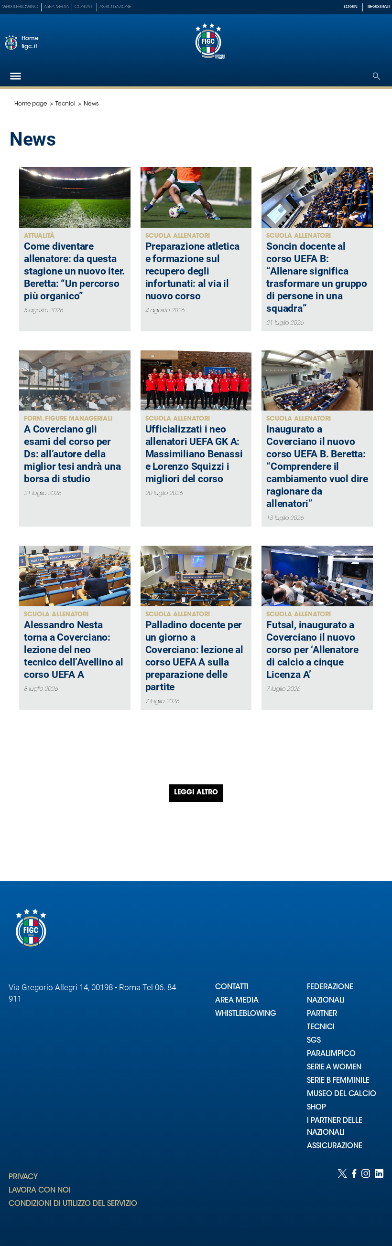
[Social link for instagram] (365, 1198)
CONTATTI (232, 987)
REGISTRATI (379, 7)
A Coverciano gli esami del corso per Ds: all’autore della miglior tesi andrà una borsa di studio (72, 454)
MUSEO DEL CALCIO (341, 1094)
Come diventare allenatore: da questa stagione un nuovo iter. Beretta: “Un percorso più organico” (74, 271)
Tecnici (65, 104)
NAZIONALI (326, 1000)
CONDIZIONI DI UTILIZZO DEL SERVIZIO (73, 1204)
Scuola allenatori (177, 236)
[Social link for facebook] (354, 1198)
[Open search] (376, 76)
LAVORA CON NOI (40, 1190)
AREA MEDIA (237, 1000)
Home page (30, 104)
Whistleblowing (20, 7)
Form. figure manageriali (68, 419)
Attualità (39, 236)
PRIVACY (23, 1177)
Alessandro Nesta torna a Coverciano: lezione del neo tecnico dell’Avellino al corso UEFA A (73, 649)
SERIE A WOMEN (334, 1067)
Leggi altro (196, 793)
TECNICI (321, 1027)
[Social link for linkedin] (379, 1198)
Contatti (84, 7)
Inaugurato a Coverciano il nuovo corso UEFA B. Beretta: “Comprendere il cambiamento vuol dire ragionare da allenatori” (317, 466)
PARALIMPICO (331, 1054)
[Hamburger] (15, 76)
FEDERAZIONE (330, 987)
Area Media (56, 7)
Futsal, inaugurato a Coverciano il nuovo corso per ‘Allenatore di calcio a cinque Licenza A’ (312, 649)
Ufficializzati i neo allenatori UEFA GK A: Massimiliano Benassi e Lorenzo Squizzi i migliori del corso (194, 454)
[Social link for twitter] (342, 1198)
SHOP (316, 1107)
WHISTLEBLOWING (245, 1014)
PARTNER (322, 1014)
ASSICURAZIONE (334, 1146)
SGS (314, 1041)
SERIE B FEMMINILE (338, 1081)
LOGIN (351, 7)
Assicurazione (115, 7)
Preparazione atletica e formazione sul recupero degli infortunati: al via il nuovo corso (192, 271)
